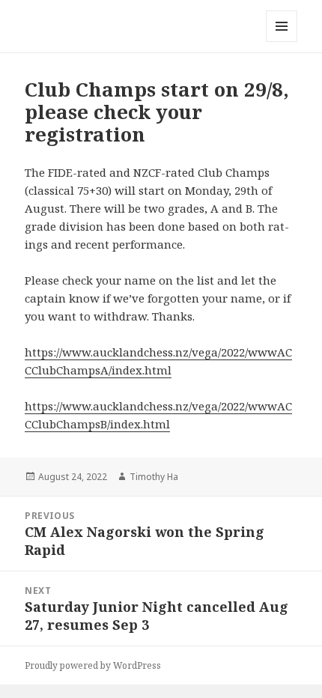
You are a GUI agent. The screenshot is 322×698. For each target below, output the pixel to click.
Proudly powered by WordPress (93, 665)
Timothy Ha (154, 476)
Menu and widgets (282, 41)
